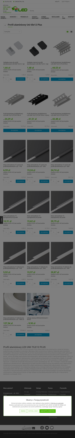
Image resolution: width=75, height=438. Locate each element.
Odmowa (23, 411)
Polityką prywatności (57, 403)
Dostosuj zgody (33, 411)
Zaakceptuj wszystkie (48, 411)
